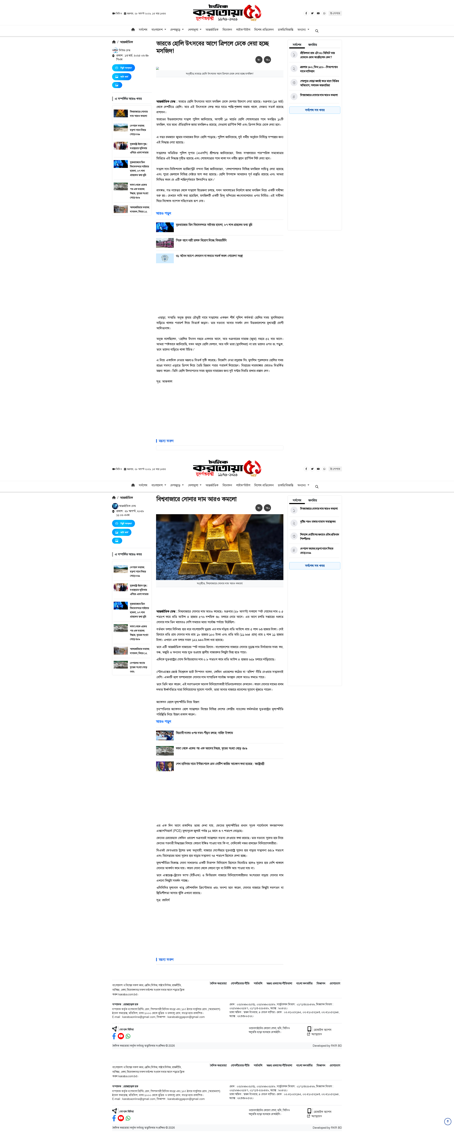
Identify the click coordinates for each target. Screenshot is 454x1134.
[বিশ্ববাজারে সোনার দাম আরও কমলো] (314, 96)
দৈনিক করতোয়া (218, 983)
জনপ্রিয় (312, 45)
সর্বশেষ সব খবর (315, 110)
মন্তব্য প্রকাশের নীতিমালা (279, 983)
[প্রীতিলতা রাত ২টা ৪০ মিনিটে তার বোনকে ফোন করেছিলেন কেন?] (314, 55)
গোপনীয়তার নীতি (240, 983)
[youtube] (121, 1036)
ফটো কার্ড (124, 76)
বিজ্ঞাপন (321, 983)
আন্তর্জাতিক (212, 30)
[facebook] (114, 1036)
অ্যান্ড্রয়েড (316, 1034)
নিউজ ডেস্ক (124, 50)
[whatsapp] (128, 1036)
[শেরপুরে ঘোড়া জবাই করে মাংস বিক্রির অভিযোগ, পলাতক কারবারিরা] (314, 83)
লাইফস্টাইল (243, 30)
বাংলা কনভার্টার (304, 983)
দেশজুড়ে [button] (175, 30)
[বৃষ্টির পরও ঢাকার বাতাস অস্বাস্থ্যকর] (314, 523)
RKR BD (336, 1046)
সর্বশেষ (143, 30)
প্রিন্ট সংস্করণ (126, 67)
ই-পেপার (335, 13)
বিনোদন (227, 30)
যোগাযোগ (335, 983)
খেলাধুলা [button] (193, 30)
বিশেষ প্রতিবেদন (264, 30)
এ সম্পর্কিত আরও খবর (128, 99)
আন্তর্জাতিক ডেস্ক (127, 506)
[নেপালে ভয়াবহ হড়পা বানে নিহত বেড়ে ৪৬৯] (314, 550)
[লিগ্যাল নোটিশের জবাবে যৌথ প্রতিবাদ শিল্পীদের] (314, 536)
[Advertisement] (132, 268)
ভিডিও (119, 13)
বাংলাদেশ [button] (157, 30)
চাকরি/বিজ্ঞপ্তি (285, 30)
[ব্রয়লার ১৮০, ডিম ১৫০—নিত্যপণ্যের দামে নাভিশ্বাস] (314, 69)
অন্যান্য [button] (302, 30)
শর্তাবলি (258, 983)
